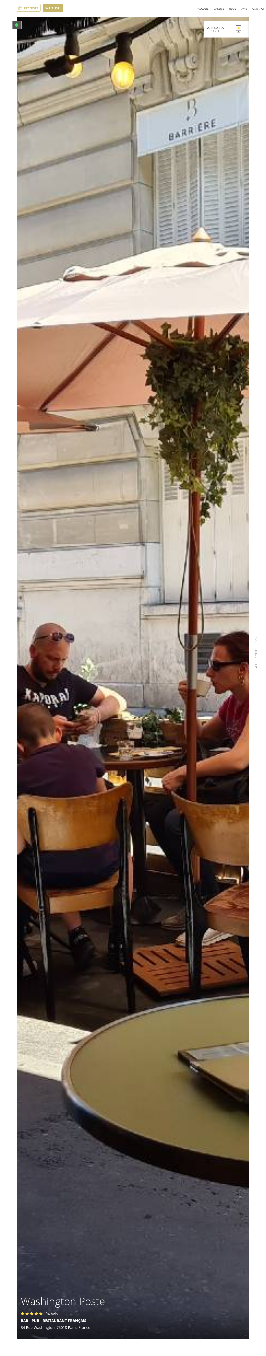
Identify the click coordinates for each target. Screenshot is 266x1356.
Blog (232, 8)
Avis (244, 8)
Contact (258, 8)
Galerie (219, 8)
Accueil (203, 8)
